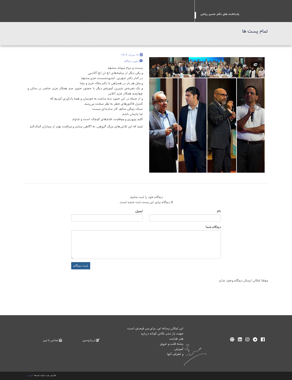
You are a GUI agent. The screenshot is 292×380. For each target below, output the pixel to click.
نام (219, 211)
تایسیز (30, 375)
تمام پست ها (255, 31)
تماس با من (51, 340)
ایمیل (139, 211)
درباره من (89, 340)
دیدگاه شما (213, 227)
